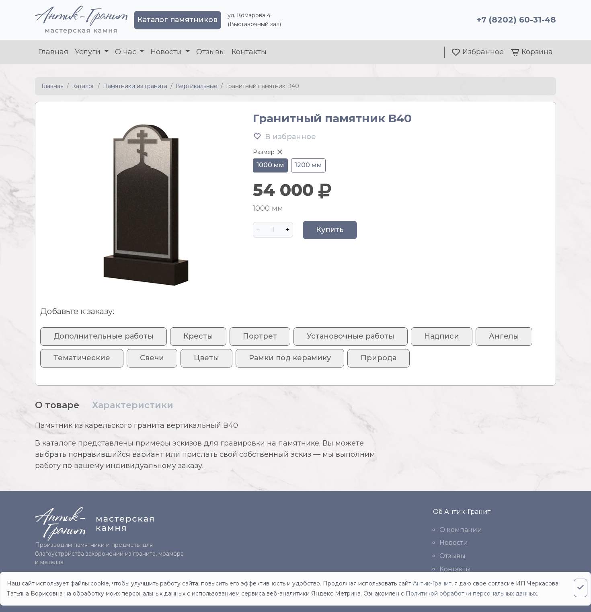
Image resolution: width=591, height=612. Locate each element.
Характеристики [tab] (132, 405)
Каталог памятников (177, 19)
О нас (126, 51)
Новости (453, 542)
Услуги (89, 51)
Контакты (249, 51)
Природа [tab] (378, 357)
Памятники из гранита (135, 86)
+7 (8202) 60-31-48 (516, 20)
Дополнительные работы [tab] (103, 336)
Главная (53, 51)
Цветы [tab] (206, 357)
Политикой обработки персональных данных (471, 593)
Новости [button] (167, 51)
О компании (460, 530)
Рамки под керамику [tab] (290, 357)
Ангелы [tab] (504, 336)
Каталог (83, 86)
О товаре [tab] (57, 405)
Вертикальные (197, 86)
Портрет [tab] (260, 336)
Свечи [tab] (152, 357)
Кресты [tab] (198, 336)
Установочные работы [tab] (350, 336)
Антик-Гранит (432, 583)
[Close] (580, 588)
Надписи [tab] (441, 336)
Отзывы (210, 51)
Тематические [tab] (81, 357)
